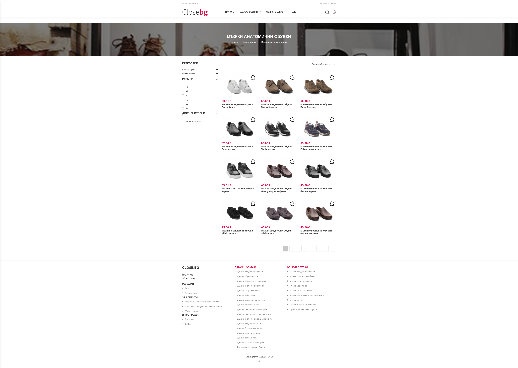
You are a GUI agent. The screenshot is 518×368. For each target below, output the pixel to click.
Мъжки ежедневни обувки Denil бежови (316, 105)
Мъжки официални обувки (302, 276)
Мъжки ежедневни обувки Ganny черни (316, 190)
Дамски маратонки (246, 295)
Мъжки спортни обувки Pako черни (239, 190)
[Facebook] (259, 361)
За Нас (188, 324)
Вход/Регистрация (328, 3)
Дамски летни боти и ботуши (251, 300)
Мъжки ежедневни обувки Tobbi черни (276, 148)
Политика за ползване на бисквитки (202, 301)
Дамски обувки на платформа (251, 281)
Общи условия (191, 311)
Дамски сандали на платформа (252, 309)
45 (187, 108)
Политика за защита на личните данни (203, 306)
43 (187, 100)
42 (187, 95)
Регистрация (191, 293)
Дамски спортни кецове (248, 333)
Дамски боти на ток (246, 337)
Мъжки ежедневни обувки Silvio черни (237, 232)
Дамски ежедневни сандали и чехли (254, 314)
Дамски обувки (249, 11)
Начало (229, 11)
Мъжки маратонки (298, 285)
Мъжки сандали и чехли (301, 290)
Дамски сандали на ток (248, 304)
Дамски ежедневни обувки (250, 271)
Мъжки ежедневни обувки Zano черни (237, 148)
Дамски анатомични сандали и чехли (254, 318)
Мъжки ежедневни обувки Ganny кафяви (316, 232)
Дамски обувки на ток (247, 276)
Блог (295, 11)
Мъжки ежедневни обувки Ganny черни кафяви (276, 190)
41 (187, 91)
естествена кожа (193, 121)
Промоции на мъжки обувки (303, 309)
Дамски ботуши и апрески (249, 328)
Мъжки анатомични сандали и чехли (307, 295)
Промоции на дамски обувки (251, 347)
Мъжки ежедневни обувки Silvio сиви (276, 232)
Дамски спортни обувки (248, 290)
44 (187, 104)
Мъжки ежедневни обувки (302, 271)
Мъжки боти (296, 300)
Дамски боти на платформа (250, 342)
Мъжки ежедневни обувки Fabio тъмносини (316, 148)
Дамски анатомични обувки (250, 285)
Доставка (189, 319)
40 (187, 87)
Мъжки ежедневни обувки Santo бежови (276, 105)
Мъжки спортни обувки (301, 281)
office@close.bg (191, 3)
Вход (187, 288)
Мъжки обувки (275, 11)
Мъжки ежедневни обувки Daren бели (237, 105)
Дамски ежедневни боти (249, 323)
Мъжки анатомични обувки (274, 41)
